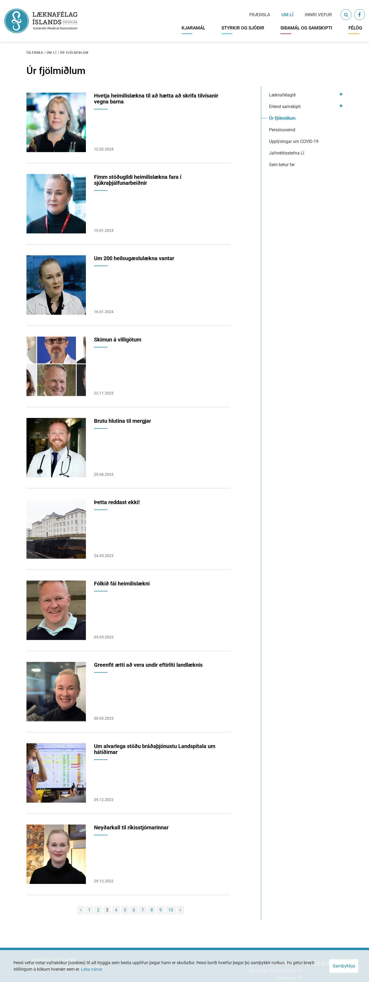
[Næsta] (180, 910)
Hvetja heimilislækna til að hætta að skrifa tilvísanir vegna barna (156, 98)
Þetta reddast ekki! (117, 502)
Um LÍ (52, 53)
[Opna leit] (346, 14)
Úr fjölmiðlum (74, 53)
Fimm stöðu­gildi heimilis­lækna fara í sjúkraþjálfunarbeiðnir (137, 180)
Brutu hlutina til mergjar (122, 421)
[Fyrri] (80, 910)
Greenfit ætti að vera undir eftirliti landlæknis (148, 665)
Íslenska (34, 53)
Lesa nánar (91, 969)
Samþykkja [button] (344, 965)
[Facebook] (359, 14)
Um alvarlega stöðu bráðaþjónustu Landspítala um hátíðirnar (154, 749)
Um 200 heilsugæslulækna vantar (134, 258)
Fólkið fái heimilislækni (122, 583)
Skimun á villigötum (117, 339)
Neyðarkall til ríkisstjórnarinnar (131, 827)
